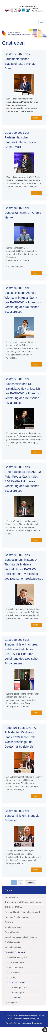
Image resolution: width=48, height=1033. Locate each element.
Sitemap (16, 1023)
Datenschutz (37, 1023)
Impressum (26, 1023)
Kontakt (9, 1023)
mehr (35, 118)
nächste (30, 883)
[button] (44, 1029)
